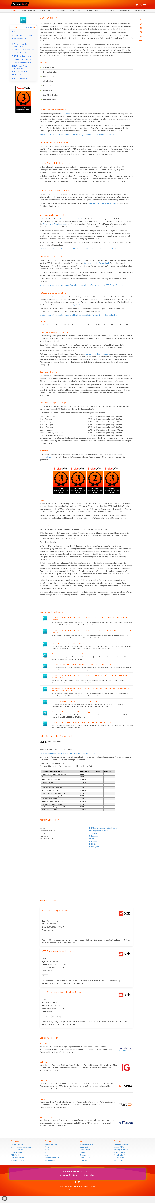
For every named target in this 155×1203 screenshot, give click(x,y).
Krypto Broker (109, 10)
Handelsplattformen (19, 1160)
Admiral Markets (86, 1144)
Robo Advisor (125, 10)
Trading (45, 976)
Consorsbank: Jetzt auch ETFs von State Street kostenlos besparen (76, 654)
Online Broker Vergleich (21, 1147)
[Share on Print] (140, 36)
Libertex (43, 1080)
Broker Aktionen (120, 1147)
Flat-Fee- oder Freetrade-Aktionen (102, 203)
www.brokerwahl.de (48, 457)
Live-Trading (46, 1017)
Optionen (49, 1155)
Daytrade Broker (92, 10)
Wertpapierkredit (52, 1158)
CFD (47, 1147)
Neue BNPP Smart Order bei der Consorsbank (69, 643)
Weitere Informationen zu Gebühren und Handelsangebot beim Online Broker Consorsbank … (78, 134)
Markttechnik (56, 1017)
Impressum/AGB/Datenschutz (71, 1186)
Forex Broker (75, 10)
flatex (42, 1099)
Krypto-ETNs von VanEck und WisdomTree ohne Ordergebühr (74, 701)
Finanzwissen (140, 10)
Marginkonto (76, 305)
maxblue (43, 1044)
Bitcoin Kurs (119, 1158)
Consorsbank (48, 17)
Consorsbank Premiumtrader (54, 224)
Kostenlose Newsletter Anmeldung (77, 1171)
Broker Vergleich (18, 1144)
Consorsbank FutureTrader (58, 297)
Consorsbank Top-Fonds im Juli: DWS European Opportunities (74, 712)
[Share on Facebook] (140, 32)
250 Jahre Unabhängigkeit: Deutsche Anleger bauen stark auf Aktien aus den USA (82, 722)
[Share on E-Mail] (140, 40)
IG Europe (44, 1062)
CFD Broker (60, 10)
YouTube (94, 839)
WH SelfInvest (46, 1117)
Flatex (82, 1152)
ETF (47, 1152)
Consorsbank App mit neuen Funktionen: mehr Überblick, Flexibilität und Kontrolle (81, 664)
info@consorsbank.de (99, 830)
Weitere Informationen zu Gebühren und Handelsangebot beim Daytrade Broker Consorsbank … (79, 249)
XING (93, 844)
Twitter (94, 833)
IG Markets (84, 1155)
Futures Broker (17, 1158)
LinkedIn (94, 841)
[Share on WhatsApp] (140, 23)
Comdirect (84, 1147)
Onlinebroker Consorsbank (71, 219)
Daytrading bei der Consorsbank (96, 263)
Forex (47, 1150)
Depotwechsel (51, 1144)
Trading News (119, 1152)
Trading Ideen (47, 935)
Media (86, 1186)
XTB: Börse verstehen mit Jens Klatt (59, 951)
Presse (92, 1186)
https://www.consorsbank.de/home (105, 828)
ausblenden (30, 27)
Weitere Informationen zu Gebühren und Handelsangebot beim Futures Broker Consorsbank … (78, 315)
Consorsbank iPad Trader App (98, 354)
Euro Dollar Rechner (122, 1155)
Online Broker (45, 10)
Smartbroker (85, 1158)
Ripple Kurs (118, 1160)
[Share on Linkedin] (140, 27)
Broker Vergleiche (28, 10)
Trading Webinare (121, 1150)
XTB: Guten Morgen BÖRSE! (55, 910)
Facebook (95, 836)
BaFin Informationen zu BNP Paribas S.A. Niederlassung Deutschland (67, 753)
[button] (136, 4)
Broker (13, 10)
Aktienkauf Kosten (121, 1144)
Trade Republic (86, 1160)
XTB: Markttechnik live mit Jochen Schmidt (62, 992)
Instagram (95, 847)
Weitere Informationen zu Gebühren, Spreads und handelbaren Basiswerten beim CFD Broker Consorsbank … (84, 285)
